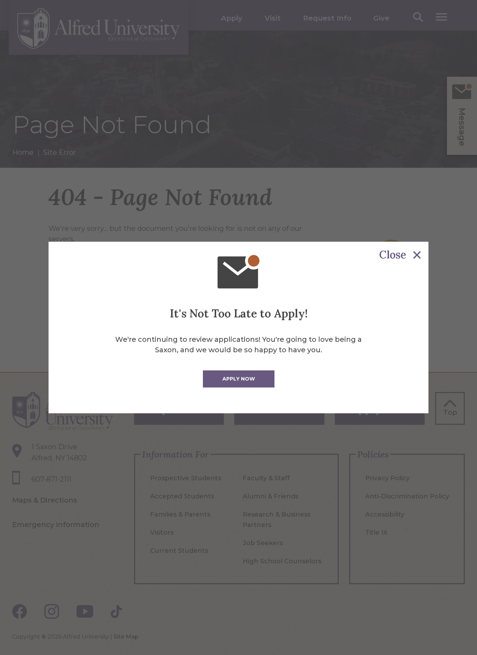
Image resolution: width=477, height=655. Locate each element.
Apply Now (238, 379)
